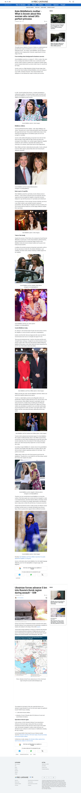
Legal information (18, 783)
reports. (39, 626)
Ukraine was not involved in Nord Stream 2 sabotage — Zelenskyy (58, 602)
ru (9, 1)
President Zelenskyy (51, 7)
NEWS (51, 11)
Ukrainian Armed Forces (24, 754)
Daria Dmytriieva (54, 618)
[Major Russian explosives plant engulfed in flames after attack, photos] (58, 37)
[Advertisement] (31, 83)
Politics (40, 5)
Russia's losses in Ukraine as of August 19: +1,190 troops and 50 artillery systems (57, 26)
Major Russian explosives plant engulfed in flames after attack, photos (57, 44)
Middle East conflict (30, 7)
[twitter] (49, 777)
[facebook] (44, 777)
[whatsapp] (53, 777)
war (31, 754)
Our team (16, 785)
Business (48, 5)
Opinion (56, 5)
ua (5, 1)
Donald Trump (43, 7)
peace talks (37, 7)
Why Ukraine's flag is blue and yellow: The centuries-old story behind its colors (57, 622)
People (63, 5)
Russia (17, 754)
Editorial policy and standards (33, 780)
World (34, 5)
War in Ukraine (20, 5)
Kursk (34, 754)
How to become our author (32, 783)
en (7, 1)
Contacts (29, 785)
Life (29, 5)
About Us (16, 780)
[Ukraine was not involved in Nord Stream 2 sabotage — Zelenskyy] (58, 595)
